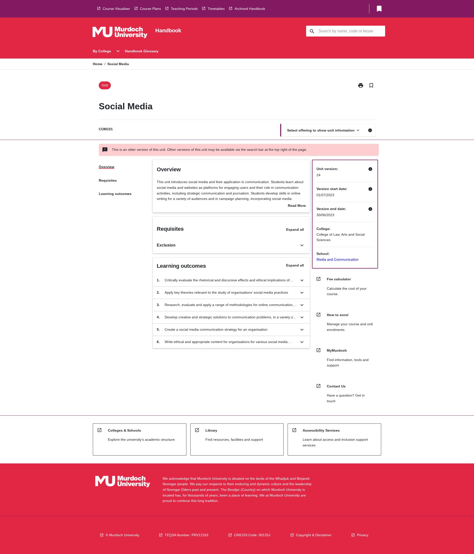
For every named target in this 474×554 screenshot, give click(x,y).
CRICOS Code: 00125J (252, 535)
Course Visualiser (116, 9)
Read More (297, 206)
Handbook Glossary (141, 51)
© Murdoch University (122, 535)
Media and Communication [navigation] (337, 259)
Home (97, 64)
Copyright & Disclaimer (314, 535)
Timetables (216, 9)
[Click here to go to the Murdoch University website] (120, 33)
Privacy (362, 535)
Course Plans (150, 9)
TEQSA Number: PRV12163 (186, 535)
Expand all (295, 229)
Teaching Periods (184, 9)
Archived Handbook (250, 9)
